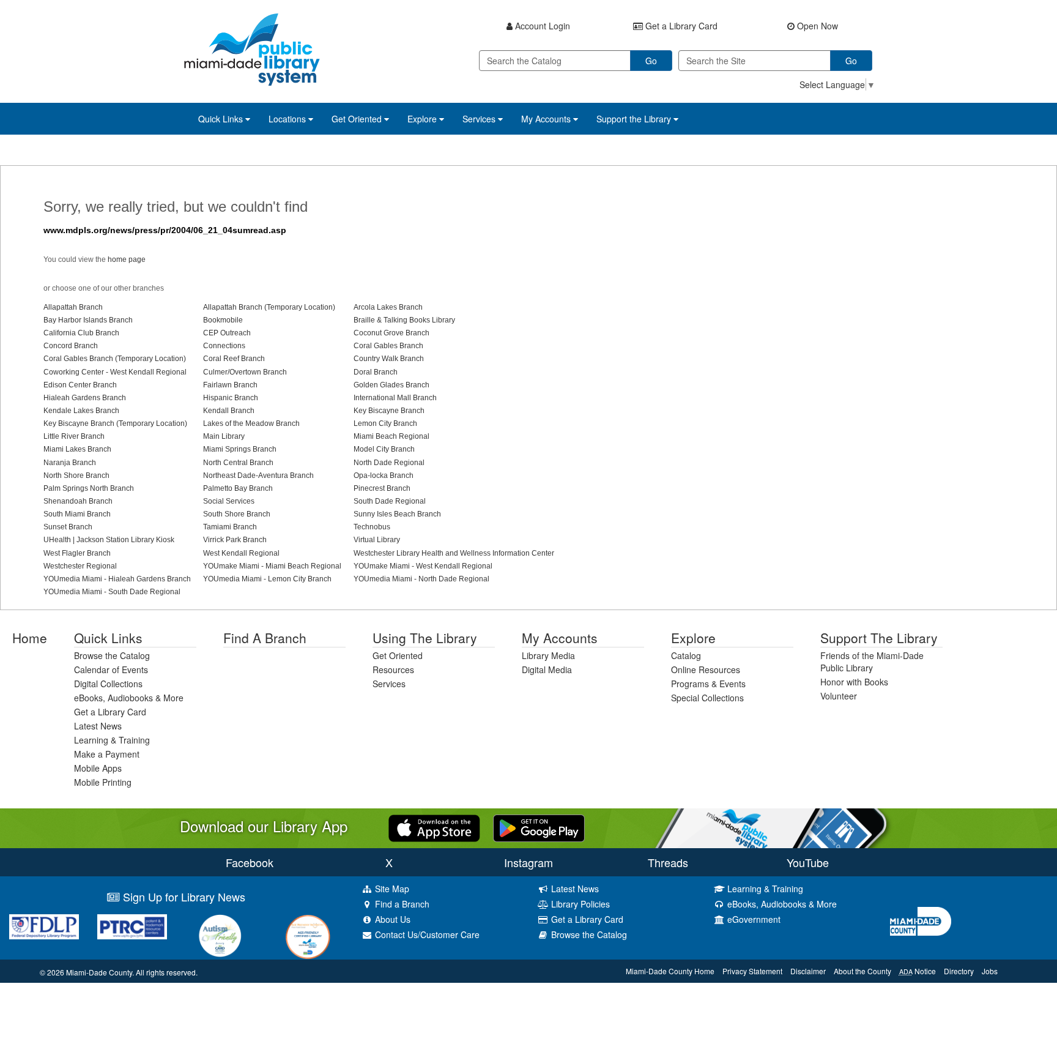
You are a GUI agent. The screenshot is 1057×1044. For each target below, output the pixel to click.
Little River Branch (74, 436)
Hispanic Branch (230, 397)
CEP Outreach (227, 333)
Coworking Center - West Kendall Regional (115, 372)
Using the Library (425, 637)
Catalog (686, 655)
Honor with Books (854, 682)
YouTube (808, 862)
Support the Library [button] (634, 119)
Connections (224, 345)
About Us (391, 919)
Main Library (224, 436)
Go (651, 60)
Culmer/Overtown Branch (245, 372)
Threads (668, 862)
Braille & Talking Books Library (404, 320)
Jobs (990, 971)
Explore (693, 637)
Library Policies (579, 904)
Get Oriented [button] (358, 119)
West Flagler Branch (77, 553)
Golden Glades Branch (391, 385)
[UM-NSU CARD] (220, 935)
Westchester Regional (80, 566)
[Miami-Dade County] (969, 921)
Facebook (249, 862)
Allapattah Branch (73, 307)
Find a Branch (264, 637)
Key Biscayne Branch (389, 410)
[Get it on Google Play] (539, 827)
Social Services (228, 501)
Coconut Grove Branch (391, 333)
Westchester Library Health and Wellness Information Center (454, 553)
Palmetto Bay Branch (238, 488)
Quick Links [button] (221, 119)
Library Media (548, 655)
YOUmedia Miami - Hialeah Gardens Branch (117, 579)
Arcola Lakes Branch (388, 307)
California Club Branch (81, 333)
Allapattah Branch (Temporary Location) (269, 307)
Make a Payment (106, 754)
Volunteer (838, 696)
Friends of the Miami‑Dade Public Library (872, 661)
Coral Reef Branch (234, 358)
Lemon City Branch (385, 423)
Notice (917, 971)
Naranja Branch (69, 462)
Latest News (98, 726)
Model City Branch (384, 449)
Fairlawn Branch (230, 385)
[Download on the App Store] (434, 827)
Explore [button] (423, 119)
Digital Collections (108, 683)
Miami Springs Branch (239, 449)
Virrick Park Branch (235, 539)
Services (389, 683)
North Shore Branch (76, 475)
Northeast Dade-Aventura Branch (258, 475)
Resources (393, 669)
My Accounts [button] (547, 119)
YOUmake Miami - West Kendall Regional (423, 566)
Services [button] (480, 119)
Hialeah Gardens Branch (84, 397)
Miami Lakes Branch (77, 449)
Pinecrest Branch (382, 488)
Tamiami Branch (230, 527)
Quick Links (108, 637)
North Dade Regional (389, 462)
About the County (862, 971)
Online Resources (705, 669)
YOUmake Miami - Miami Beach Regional (272, 566)
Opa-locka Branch (384, 475)
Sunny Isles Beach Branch (397, 514)
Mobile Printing (103, 782)
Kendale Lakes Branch (81, 410)
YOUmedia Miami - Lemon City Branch (267, 579)
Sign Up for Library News (182, 896)
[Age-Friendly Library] (308, 937)
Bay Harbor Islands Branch (88, 320)
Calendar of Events (111, 669)
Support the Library (879, 637)
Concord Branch (70, 345)
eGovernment (753, 919)
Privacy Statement (752, 971)
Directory (959, 971)
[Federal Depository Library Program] (44, 926)
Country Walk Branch (389, 358)
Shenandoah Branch (78, 501)
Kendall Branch (228, 410)
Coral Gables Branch (388, 345)
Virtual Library (377, 539)
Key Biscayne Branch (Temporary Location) (115, 423)
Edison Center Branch (80, 385)
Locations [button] (288, 119)
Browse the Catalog (112, 655)
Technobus (372, 527)
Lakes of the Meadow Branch (251, 423)
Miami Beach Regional (391, 436)
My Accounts (560, 637)
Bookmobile (223, 320)
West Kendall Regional (241, 553)
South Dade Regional (390, 501)
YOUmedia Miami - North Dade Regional (421, 579)
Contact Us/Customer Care (426, 934)
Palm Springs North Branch (88, 488)
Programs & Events (708, 683)
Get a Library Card (110, 712)
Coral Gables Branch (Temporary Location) (114, 358)
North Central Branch (238, 462)
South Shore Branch (236, 514)
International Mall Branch (395, 397)
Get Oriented (398, 655)
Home (29, 637)
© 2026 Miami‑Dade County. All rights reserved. (119, 972)
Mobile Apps (98, 768)
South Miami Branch (77, 514)
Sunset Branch (67, 527)
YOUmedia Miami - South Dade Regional (111, 591)
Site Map (391, 888)
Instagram (528, 862)
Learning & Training (112, 740)
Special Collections (707, 698)
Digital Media (547, 669)
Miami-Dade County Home (670, 971)
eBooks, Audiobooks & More (129, 698)
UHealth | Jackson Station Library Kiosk (108, 539)
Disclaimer (808, 971)
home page (127, 259)
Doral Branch (376, 372)
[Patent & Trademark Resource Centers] (132, 926)
